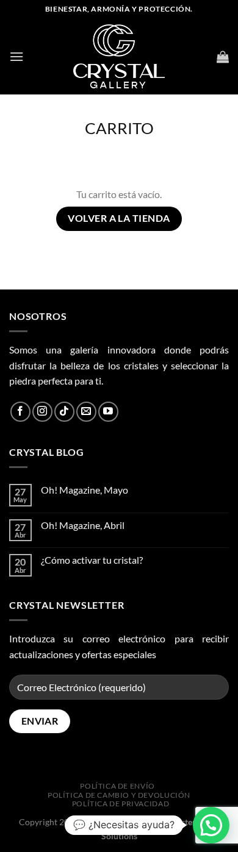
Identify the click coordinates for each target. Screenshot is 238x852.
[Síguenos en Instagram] (42, 412)
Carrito (119, 128)
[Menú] (16, 56)
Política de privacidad (120, 803)
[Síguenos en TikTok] (64, 412)
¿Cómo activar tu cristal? (92, 560)
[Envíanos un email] (86, 412)
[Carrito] (223, 56)
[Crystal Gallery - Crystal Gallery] (119, 56)
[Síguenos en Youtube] (108, 412)
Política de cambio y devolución (119, 795)
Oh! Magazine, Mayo (84, 489)
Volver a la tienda (119, 218)
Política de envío (117, 785)
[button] (211, 825)
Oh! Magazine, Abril (82, 525)
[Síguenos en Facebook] (20, 412)
